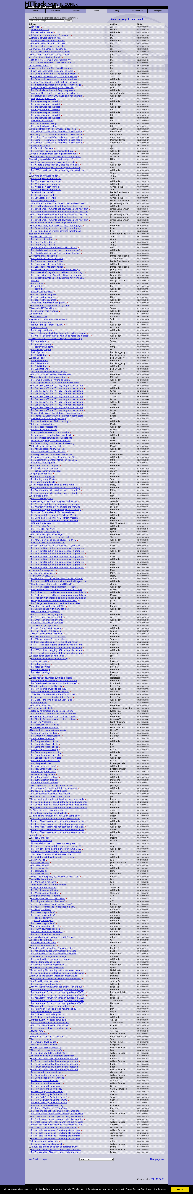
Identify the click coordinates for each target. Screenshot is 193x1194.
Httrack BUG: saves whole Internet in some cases (55, 413)
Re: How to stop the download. (46, 1083)
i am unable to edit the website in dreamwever (54, 975)
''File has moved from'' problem (46, 633)
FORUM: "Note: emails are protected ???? (51, 59)
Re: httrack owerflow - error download (50, 1022)
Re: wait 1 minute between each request (51, 374)
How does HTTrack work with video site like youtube (57, 578)
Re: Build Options (39, 355)
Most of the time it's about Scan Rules (50, 691)
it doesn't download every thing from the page (54, 82)
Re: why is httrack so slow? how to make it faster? (55, 250)
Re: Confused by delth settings (46, 984)
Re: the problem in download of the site (50, 793)
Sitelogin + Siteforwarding (44, 733)
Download (55, 11)
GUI (30, 173)
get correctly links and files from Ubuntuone (50, 68)
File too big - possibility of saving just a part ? (50, 159)
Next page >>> (157, 1159)
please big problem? (41, 909)
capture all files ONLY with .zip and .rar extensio (54, 93)
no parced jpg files (40, 495)
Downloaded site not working (46, 1072)
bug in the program (41, 322)
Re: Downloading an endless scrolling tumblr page (56, 225)
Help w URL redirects (41, 236)
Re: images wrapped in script (45, 101)
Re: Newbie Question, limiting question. (51, 379)
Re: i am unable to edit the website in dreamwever (56, 978)
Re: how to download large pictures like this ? (53, 539)
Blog (117, 11)
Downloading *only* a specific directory (51, 440)
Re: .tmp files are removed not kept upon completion (57, 821)
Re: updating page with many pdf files (50, 608)
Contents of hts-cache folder (45, 255)
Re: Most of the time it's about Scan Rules (54, 694)
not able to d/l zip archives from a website (52, 948)
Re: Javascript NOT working (44, 310)
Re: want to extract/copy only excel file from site (55, 164)
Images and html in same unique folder (48, 319)
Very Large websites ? (42, 763)
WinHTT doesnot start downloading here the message (55, 338)
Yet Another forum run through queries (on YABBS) (56, 986)
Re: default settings (40, 664)
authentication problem (43, 774)
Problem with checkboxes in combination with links (56, 589)
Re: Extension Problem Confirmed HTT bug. (52, 150)
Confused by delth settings (44, 981)
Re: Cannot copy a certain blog (46, 752)
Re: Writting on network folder (46, 178)
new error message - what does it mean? (51, 904)
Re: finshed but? (39, 316)
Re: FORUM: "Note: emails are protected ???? (53, 62)
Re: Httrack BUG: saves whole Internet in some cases (57, 415)
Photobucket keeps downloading (47, 655)
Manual (76, 11)
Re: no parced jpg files (42, 498)
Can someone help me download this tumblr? (53, 484)
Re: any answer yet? (43, 917)
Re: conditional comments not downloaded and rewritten (59, 206)
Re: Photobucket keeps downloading (49, 658)
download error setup (42, 120)
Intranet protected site (42, 424)
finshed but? (37, 313)
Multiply (35, 280)
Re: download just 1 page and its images (51, 959)
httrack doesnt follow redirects (46, 446)
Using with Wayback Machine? (46, 895)
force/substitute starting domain (44, 57)
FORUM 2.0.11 (157, 1179)
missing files (34, 675)
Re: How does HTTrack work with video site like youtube (59, 581)
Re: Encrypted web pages (43, 1041)
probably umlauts (40, 837)
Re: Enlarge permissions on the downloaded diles (55, 603)
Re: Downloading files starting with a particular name (57, 972)
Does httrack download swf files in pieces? (52, 677)
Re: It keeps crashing (41, 330)
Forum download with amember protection (52, 1055)
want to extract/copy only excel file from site (53, 162)
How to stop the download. (44, 1080)
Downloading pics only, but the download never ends (57, 799)
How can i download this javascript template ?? (54, 843)
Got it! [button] (180, 1189)
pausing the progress (42, 291)
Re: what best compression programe (50, 305)
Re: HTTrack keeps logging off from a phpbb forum (56, 644)
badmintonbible (39, 702)
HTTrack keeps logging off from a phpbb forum (54, 641)
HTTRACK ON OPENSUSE (40, 575)
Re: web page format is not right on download (54, 788)
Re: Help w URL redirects (43, 239)
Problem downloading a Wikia (46, 1011)
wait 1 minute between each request (49, 371)
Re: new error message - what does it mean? (53, 906)
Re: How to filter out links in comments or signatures (57, 548)
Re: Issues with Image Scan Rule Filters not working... (57, 272)
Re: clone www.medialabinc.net (46, 1144)
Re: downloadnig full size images (47, 534)
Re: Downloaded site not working (47, 1075)
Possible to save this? (41, 939)
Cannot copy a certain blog (44, 749)
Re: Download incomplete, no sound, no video (54, 73)
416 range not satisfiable (40, 708)
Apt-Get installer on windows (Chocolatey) (49, 35)
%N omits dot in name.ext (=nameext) (47, 730)
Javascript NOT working (42, 308)
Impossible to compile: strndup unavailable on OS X (56, 1124)
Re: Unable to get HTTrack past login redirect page (56, 156)
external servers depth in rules (46, 37)
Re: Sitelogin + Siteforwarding (46, 735)
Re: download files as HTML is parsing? (50, 421)
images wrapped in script (43, 98)
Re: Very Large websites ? (43, 766)
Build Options (38, 352)
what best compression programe (48, 302)
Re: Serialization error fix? (43, 195)
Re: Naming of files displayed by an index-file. (53, 1008)
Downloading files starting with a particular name (55, 970)
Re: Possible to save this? (43, 942)
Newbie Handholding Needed (45, 961)
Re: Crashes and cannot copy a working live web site (57, 1113)
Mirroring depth (39, 341)
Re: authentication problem (44, 777)
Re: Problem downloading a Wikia (47, 1014)
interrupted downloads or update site (50, 432)
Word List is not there (42, 879)
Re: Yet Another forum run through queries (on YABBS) (58, 989)
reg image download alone (41, 573)
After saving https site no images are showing (54, 501)
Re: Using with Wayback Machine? (48, 898)
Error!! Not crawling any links (45, 611)
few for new (37, 1030)
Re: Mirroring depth (41, 344)
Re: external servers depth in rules (48, 40)
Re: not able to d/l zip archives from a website (53, 950)
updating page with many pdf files (48, 606)
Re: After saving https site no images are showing (56, 504)
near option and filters (39, 233)
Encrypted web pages (42, 1039)
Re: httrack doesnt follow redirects (48, 448)
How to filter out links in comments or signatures (55, 545)
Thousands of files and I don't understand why (54, 1146)
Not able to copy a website (44, 1044)
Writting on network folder (44, 175)
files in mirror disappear (43, 462)
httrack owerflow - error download (48, 1019)
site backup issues (40, 29)
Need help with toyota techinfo (46, 1050)
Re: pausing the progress (43, 294)
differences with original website (47, 810)
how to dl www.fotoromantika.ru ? (48, 542)
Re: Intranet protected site (44, 426)
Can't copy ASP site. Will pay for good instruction (55, 382)
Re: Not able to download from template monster (55, 1130)
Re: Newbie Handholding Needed (47, 964)
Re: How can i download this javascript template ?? (56, 846)
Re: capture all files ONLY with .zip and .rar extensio (56, 95)
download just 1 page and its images (49, 956)
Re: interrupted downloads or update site (51, 435)
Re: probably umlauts (41, 840)
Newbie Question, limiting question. (49, 377)
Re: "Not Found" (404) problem (46, 628)
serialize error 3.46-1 (38, 65)
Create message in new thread (127, 19)
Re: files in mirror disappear (45, 465)
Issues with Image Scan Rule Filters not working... (55, 269)
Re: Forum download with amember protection (54, 1058)
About (35, 11)
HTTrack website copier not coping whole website (55, 167)
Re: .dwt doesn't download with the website (52, 857)
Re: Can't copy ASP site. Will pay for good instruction (57, 385)
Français (158, 11)
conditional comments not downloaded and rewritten (58, 203)
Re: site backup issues (42, 32)
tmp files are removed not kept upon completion (55, 818)
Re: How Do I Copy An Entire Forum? (49, 1094)
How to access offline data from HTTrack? (51, 584)
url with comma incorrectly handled (49, 48)
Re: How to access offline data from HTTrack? (53, 586)
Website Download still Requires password (52, 87)
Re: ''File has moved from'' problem (48, 636)
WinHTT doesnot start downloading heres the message (58, 333)
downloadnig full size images (45, 531)
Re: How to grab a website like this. (48, 688)
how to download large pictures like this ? (51, 537)
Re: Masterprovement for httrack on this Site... (54, 457)
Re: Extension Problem (42, 148)
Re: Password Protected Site (45, 724)
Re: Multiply (37, 283)
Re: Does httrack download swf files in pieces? (54, 680)
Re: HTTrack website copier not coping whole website (57, 170)
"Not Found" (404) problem (44, 625)
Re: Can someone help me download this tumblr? (55, 487)
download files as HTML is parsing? (48, 418)
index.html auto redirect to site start (46, 1036)
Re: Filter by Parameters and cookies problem (53, 713)
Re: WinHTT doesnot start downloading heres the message (60, 335)
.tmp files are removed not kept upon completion (55, 815)
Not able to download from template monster (54, 1127)
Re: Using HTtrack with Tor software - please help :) (56, 131)
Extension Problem (40, 145)
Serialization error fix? (42, 192)
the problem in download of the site (49, 790)
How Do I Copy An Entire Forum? (47, 1091)
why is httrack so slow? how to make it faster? (54, 247)
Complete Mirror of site (42, 738)
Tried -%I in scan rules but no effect (48, 884)
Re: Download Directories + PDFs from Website (54, 515)
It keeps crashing (39, 327)
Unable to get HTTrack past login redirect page (54, 153)
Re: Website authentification (45, 890)
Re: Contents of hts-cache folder (47, 258)
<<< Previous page (38, 1159)
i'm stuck (35, 26)
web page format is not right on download (52, 785)
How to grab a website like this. (46, 686)
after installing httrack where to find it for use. (51, 937)
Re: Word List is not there (43, 881)
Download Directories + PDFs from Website (52, 512)
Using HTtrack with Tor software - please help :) (54, 128)
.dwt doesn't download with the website (51, 854)
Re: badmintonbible (41, 705)
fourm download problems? (45, 926)
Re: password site (40, 862)
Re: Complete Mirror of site (44, 741)
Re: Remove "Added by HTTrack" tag (49, 1108)
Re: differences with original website (49, 812)
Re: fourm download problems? (46, 928)
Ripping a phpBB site (41, 473)
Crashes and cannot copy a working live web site (55, 1110)
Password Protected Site (43, 721)
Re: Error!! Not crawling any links (47, 614)
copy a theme (35, 835)
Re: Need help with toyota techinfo (48, 1052)
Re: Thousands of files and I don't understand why (56, 1149)
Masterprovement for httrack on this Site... (52, 454)
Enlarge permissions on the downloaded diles (54, 600)
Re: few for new (39, 1033)
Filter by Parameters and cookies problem (52, 710)
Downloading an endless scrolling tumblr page (54, 222)
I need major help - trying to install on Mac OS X (55, 876)
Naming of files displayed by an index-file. (51, 1006)
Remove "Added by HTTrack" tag (47, 1105)
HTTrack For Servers (41, 523)
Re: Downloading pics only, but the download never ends (59, 801)
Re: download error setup (44, 123)
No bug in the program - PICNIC (47, 324)
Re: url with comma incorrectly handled (50, 51)
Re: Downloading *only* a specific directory (52, 443)
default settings (39, 661)
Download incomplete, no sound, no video (52, 70)
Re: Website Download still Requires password (54, 90)
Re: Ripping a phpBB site (43, 476)
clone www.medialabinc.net (44, 1141)
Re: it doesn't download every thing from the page (56, 84)
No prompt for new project (41, 570)
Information (137, 11)
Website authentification (43, 887)
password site (38, 859)
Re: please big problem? (43, 912)
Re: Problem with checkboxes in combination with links (58, 592)
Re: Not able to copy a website (46, 1047)
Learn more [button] (163, 1189)
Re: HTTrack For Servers (43, 526)
